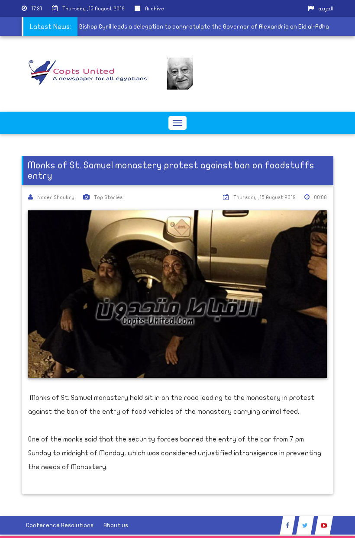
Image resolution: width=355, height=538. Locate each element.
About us (115, 525)
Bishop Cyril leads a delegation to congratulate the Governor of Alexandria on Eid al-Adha (205, 26)
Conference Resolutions (60, 525)
